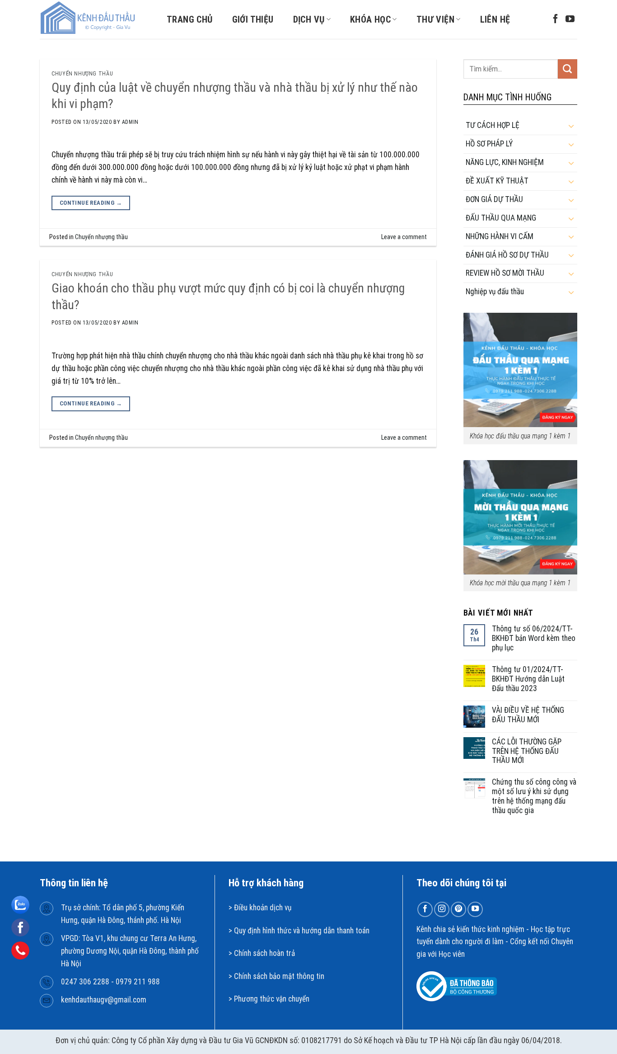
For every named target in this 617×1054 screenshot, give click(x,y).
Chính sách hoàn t (261, 953)
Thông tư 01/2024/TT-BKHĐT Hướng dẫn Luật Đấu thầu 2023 (528, 679)
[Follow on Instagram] (441, 909)
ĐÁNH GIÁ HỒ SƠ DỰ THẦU (507, 254)
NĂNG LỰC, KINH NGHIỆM (505, 162)
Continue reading (91, 202)
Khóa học (370, 19)
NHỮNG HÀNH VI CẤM (499, 236)
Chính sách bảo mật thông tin (279, 976)
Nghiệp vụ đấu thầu (495, 291)
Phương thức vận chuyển (271, 998)
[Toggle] (571, 126)
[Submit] (567, 69)
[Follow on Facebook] (555, 19)
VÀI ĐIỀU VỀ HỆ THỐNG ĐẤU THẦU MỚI (528, 715)
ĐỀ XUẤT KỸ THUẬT (497, 180)
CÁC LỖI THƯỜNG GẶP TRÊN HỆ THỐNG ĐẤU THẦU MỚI (526, 751)
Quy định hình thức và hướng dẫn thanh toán (301, 930)
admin (130, 122)
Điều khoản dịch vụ (262, 907)
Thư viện (435, 19)
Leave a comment (404, 236)
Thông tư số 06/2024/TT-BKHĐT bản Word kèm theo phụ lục (533, 638)
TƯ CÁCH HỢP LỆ (492, 125)
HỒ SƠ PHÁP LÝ (489, 143)
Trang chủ (190, 19)
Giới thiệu (253, 19)
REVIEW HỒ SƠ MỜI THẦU (505, 273)
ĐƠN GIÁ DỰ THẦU (494, 199)
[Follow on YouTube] (570, 19)
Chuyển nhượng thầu (82, 74)
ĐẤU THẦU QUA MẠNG (501, 217)
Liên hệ (495, 19)
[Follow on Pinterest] (458, 909)
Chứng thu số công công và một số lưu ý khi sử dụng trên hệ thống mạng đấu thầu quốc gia (534, 796)
